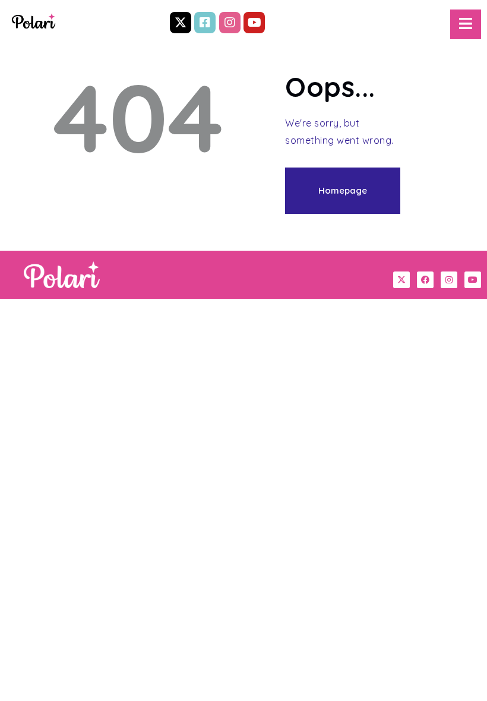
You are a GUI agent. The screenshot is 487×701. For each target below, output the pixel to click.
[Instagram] (230, 22)
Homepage (342, 190)
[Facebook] (425, 279)
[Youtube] (254, 22)
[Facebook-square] (205, 22)
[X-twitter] (180, 22)
